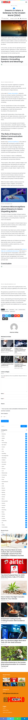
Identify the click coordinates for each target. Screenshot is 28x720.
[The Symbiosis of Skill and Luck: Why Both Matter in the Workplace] (7, 343)
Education (4, 462)
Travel (3, 477)
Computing (4, 475)
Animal (3, 496)
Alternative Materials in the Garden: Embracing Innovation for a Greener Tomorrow (13, 664)
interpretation (11, 309)
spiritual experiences (5, 311)
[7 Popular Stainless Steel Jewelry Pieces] (7, 359)
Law (3, 470)
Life (2, 449)
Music (3, 511)
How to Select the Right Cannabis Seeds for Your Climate (12, 598)
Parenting (4, 509)
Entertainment (5, 481)
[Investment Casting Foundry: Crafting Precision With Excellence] (6, 684)
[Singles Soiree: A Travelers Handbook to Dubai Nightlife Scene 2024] (21, 343)
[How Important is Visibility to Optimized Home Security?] (21, 359)
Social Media (4, 527)
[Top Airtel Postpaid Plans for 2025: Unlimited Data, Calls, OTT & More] (14, 680)
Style (3, 485)
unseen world (12, 311)
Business (4, 433)
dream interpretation (13, 93)
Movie (3, 498)
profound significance (13, 141)
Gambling (4, 453)
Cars (3, 451)
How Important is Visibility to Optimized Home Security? (20, 365)
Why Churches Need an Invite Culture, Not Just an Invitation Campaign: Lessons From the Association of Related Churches (12, 553)
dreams (7, 309)
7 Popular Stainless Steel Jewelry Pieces (7, 364)
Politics (3, 514)
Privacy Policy (5, 710)
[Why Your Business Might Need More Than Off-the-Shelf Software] (14, 684)
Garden (3, 503)
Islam (16, 309)
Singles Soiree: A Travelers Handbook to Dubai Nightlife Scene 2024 (20, 350)
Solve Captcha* (4, 413)
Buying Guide (5, 501)
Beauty (3, 488)
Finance (3, 468)
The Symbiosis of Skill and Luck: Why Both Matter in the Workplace (7, 349)
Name (2, 393)
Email (2, 398)
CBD (3, 483)
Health (3, 438)
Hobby (3, 524)
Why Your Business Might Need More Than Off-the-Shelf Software (13, 641)
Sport (3, 466)
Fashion (3, 490)
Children (3, 459)
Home (13, 5)
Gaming (3, 494)
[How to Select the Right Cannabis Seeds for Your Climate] (21, 680)
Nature (3, 516)
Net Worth (4, 444)
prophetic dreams (22, 309)
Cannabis (4, 464)
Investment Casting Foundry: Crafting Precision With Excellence (13, 620)
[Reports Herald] (6, 2)
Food (3, 479)
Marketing (4, 457)
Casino (3, 446)
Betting (3, 492)
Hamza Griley (5, 18)
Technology (4, 442)
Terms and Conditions (7, 712)
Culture (3, 518)
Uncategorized (5, 455)
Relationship (4, 472)
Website (3, 403)
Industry (3, 505)
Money (3, 507)
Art (2, 522)
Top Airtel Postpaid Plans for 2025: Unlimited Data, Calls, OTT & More (13, 576)
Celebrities (4, 520)
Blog (16, 5)
